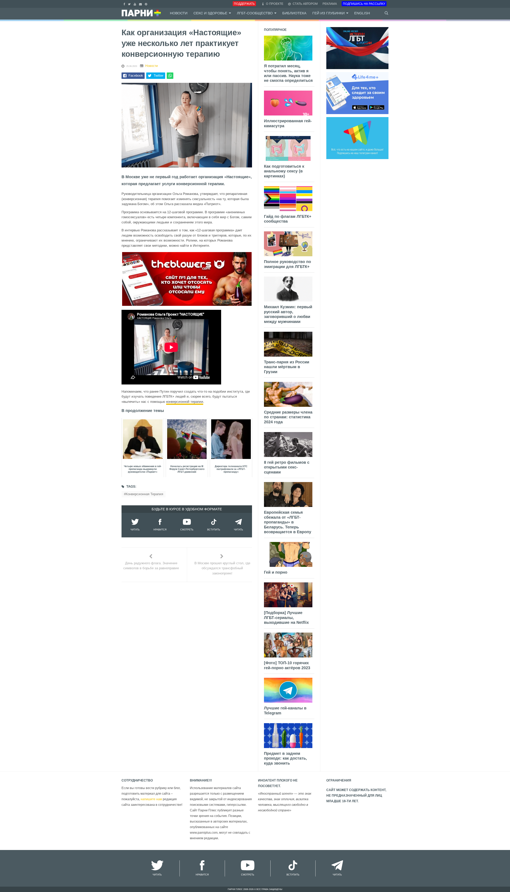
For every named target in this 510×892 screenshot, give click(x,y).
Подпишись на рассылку (364, 3)
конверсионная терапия (144, 494)
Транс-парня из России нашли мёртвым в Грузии (286, 367)
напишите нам (151, 799)
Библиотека (294, 13)
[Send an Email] (141, 3)
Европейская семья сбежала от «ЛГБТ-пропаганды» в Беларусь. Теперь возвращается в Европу (287, 522)
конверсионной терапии (184, 402)
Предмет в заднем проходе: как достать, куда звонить (285, 758)
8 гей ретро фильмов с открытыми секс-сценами (286, 467)
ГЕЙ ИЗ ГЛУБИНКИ (328, 13)
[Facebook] (125, 3)
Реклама (330, 3)
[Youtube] (135, 3)
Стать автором (305, 3)
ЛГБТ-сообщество (255, 13)
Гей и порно (275, 572)
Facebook (135, 75)
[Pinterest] (146, 3)
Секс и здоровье (210, 13)
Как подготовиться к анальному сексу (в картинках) (284, 171)
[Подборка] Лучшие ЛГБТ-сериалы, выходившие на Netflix (286, 617)
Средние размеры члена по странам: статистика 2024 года (288, 417)
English (362, 13)
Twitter (159, 75)
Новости (178, 13)
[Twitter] (130, 3)
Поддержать (244, 3)
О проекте (274, 3)
